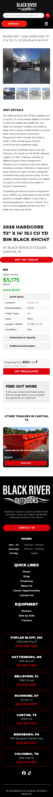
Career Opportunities (26, 591)
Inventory (11, 36)
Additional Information (22, 346)
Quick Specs (17, 296)
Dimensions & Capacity (22, 337)
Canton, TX (32, 302)
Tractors (26, 620)
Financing (26, 581)
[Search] (47, 15)
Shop (26, 576)
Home (26, 572)
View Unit (26, 463)
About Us (26, 586)
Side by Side (27, 616)
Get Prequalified (27, 371)
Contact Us (26, 595)
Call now (13, 23)
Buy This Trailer (26, 259)
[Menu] (46, 23)
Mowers (26, 611)
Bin (5, 269)
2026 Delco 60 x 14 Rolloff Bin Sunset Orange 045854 (26, 450)
